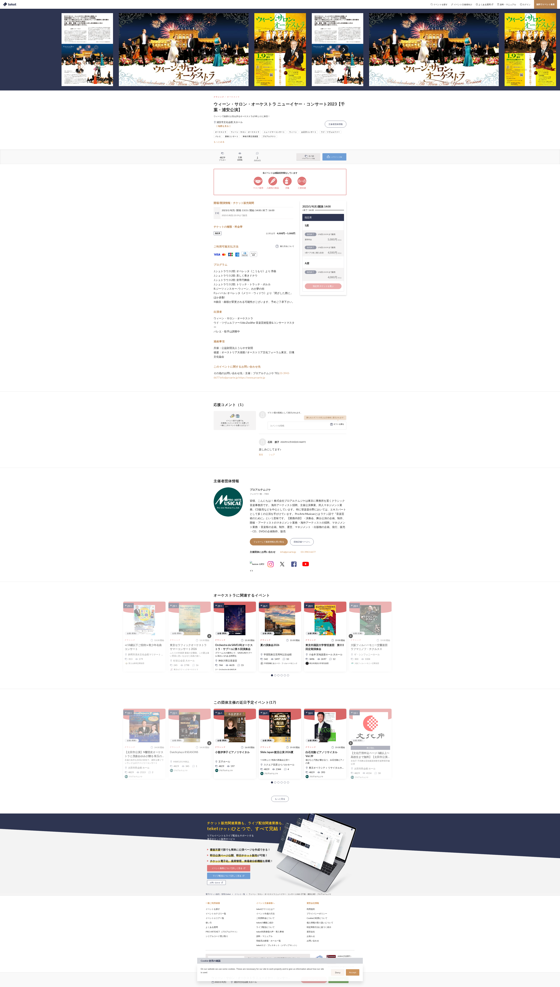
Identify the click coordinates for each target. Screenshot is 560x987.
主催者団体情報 (335, 124)
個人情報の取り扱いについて (320, 922)
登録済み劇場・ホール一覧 (268, 940)
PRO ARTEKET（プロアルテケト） (222, 931)
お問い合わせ (313, 940)
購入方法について (287, 246)
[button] (272, 675)
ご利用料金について (265, 918)
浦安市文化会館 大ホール (245, 982)
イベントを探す (213, 909)
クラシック (219, 97)
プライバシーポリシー (317, 913)
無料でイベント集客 (545, 4)
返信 (261, 454)
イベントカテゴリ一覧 (216, 913)
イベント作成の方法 (265, 913)
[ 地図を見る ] (223, 126)
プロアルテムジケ (260, 489)
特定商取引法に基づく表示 (319, 927)
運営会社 (311, 931)
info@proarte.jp (229, 377)
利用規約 (311, 909)
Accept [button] (352, 972)
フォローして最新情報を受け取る (268, 541)
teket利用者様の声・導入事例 (270, 931)
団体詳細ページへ (302, 541)
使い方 (209, 922)
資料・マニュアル (264, 936)
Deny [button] (338, 972)
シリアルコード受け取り (217, 936)
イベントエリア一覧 (215, 918)
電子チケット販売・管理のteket (218, 894)
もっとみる (219, 142)
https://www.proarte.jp (251, 377)
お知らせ (311, 936)
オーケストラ (233, 97)
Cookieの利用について (317, 918)
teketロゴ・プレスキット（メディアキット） (277, 945)
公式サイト (257, 565)
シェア (272, 454)
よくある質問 (212, 927)
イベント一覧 (240, 894)
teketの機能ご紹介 (265, 922)
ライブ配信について (265, 927)
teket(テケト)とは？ (265, 909)
